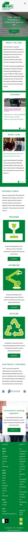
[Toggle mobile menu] (25, 3)
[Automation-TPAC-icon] (14, 269)
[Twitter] (21, 519)
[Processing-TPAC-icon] (14, 220)
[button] (3, 391)
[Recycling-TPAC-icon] (14, 317)
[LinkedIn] (21, 523)
